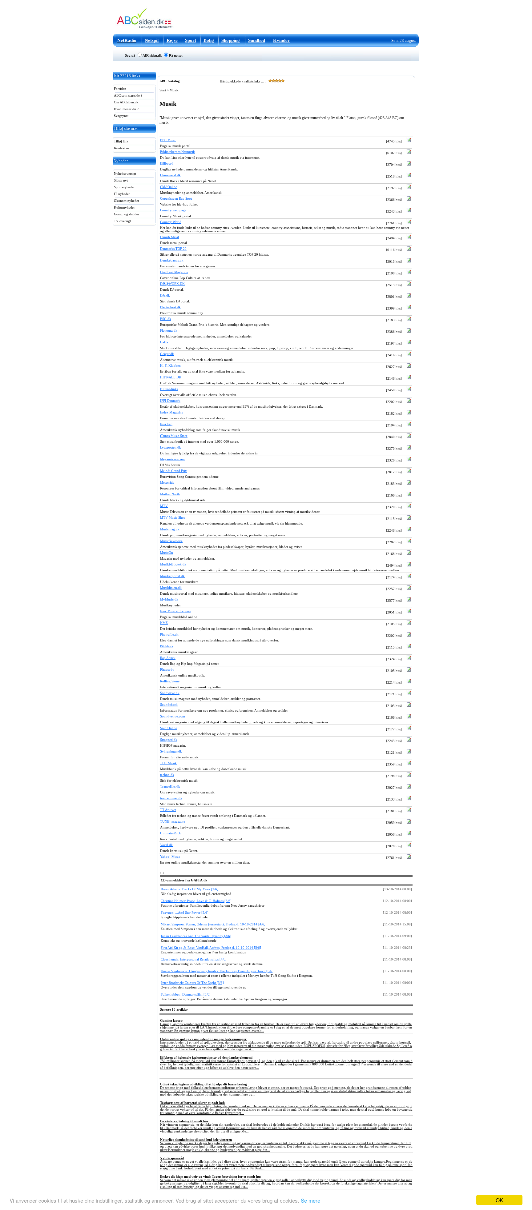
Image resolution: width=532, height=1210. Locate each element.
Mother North (170, 494)
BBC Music (168, 140)
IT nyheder (121, 194)
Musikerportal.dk (172, 576)
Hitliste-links (169, 389)
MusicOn (166, 552)
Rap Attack (167, 658)
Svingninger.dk (171, 751)
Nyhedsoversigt (124, 173)
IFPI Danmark (170, 400)
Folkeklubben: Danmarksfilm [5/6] (186, 994)
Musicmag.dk (169, 529)
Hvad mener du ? (126, 109)
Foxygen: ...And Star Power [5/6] (184, 912)
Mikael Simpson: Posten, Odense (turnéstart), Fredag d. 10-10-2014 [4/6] (213, 924)
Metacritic (167, 482)
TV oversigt (122, 221)
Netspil (152, 40)
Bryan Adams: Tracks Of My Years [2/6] (189, 889)
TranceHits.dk (170, 786)
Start (162, 90)
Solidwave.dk (169, 693)
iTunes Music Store (173, 435)
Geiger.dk (167, 354)
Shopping (230, 40)
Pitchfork (166, 646)
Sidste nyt (120, 180)
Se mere (310, 1200)
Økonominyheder (126, 200)
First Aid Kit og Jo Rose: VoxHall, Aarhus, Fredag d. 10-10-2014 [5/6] (211, 947)
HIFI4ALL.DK (170, 377)
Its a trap (166, 424)
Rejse (172, 40)
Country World (170, 222)
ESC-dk (165, 319)
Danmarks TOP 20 (173, 248)
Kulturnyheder (124, 207)
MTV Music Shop (173, 517)
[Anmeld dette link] (408, 141)
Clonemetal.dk (170, 175)
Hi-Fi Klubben (170, 365)
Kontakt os (121, 148)
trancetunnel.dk (171, 798)
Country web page (173, 210)
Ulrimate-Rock (170, 833)
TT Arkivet (168, 810)
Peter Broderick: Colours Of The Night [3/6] (192, 982)
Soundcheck (169, 704)
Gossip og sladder (126, 214)
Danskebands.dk (171, 260)
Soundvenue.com (172, 716)
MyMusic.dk (169, 599)
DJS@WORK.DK (172, 284)
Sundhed (256, 40)
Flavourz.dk (168, 330)
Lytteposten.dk (170, 447)
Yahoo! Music (170, 856)
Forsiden (119, 88)
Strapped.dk (168, 739)
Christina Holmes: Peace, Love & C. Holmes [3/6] (196, 901)
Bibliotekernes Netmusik (177, 152)
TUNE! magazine (172, 821)
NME (164, 623)
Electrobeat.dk (170, 307)
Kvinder (281, 40)
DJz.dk (165, 295)
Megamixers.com (172, 459)
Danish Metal (169, 237)
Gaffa (164, 342)
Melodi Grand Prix (173, 471)
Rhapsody (167, 669)
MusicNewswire (171, 541)
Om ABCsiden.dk (126, 102)
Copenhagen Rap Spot (176, 198)
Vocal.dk (166, 845)
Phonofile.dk (169, 634)
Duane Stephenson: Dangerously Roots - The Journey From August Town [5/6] (217, 971)
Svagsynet (120, 116)
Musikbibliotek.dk (173, 564)
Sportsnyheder (124, 187)
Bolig (209, 40)
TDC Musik (168, 763)
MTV (164, 506)
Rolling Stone (169, 681)
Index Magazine (171, 412)
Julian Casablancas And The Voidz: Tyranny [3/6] (196, 936)
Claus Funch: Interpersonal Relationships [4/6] (194, 959)
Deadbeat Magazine (174, 272)
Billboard (166, 163)
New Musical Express (175, 611)
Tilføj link (120, 141)
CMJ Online (168, 187)
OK (499, 1200)
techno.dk (167, 775)
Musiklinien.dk (171, 587)
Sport (190, 40)
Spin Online (168, 728)
